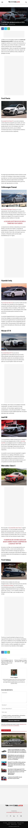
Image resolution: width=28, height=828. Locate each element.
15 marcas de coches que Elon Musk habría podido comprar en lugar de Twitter (14, 542)
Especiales (6, 5)
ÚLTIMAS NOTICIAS (6, 730)
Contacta (19, 824)
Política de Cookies (20, 822)
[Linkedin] (14, 816)
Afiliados (8, 824)
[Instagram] (10, 816)
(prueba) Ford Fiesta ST (7, 121)
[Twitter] (5, 28)
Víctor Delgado (5, 24)
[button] (2, 2)
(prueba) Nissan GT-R (7, 352)
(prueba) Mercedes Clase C (15, 527)
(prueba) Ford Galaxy (8, 585)
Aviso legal (5, 822)
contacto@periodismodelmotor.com (14, 812)
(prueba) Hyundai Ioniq (7, 302)
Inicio (2, 5)
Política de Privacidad (12, 822)
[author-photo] (14, 675)
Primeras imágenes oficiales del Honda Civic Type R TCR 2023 (21, 662)
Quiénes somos (14, 824)
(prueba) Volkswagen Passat (8, 209)
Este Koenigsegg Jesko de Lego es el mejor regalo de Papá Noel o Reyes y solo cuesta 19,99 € (7, 662)
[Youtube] (21, 816)
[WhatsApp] (8, 28)
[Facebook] (2, 28)
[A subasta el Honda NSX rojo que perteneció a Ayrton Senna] (4, 778)
